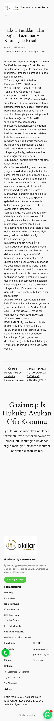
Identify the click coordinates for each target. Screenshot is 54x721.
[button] (47, 714)
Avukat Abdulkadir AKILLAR (17, 51)
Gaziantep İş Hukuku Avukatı (35, 7)
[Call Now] (5, 652)
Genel (42, 51)
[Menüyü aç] (6, 16)
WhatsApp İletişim (15, 579)
